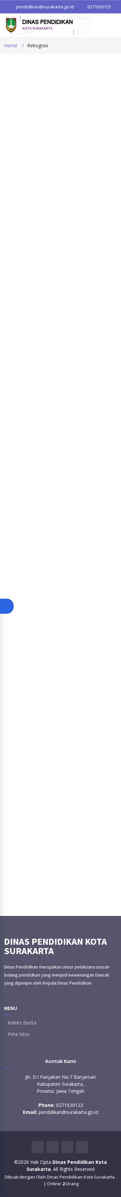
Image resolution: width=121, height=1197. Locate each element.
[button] (7, 606)
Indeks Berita (22, 1022)
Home (10, 45)
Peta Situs (19, 1034)
